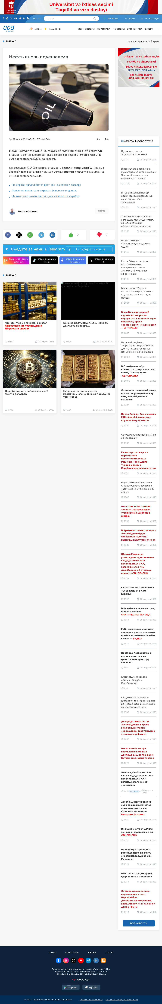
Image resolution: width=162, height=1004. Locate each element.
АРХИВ (92, 952)
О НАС (52, 952)
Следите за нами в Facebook (74, 260)
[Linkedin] (24, 18)
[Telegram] (20, 18)
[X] (11, 18)
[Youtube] (15, 18)
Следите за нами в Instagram (18, 260)
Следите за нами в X (103, 260)
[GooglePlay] (71, 988)
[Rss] (28, 18)
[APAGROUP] (81, 980)
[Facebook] (3, 18)
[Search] (94, 18)
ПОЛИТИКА (103, 29)
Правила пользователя (91, 999)
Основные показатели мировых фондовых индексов (44, 190)
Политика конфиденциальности (122, 999)
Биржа (155, 41)
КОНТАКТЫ (72, 952)
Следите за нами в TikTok (46, 260)
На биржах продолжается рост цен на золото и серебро (46, 184)
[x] (73, 961)
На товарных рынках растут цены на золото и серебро (45, 196)
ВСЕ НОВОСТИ (86, 29)
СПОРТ (149, 29)
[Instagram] (7, 18)
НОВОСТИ (119, 29)
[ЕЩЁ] (157, 29)
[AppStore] (91, 988)
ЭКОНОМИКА (135, 29)
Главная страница (137, 41)
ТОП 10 (109, 952)
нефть (101, 210)
